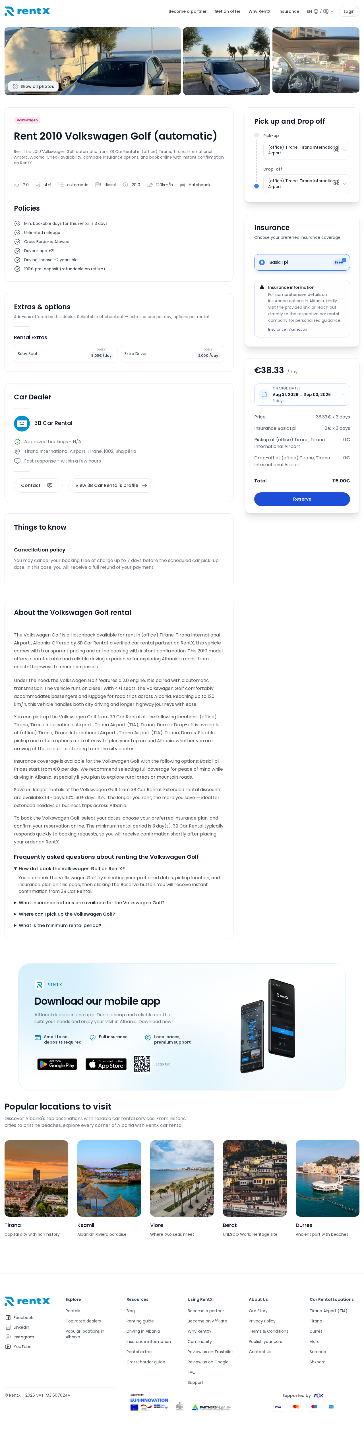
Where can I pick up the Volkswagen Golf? (67, 914)
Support (195, 1382)
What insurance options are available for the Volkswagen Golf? (92, 902)
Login (349, 11)
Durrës (316, 1331)
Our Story (258, 1311)
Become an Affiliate (207, 1321)
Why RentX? (200, 1331)
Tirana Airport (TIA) (329, 1311)
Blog (131, 1311)
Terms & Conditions (268, 1331)
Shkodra (318, 1362)
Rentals (73, 1311)
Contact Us (260, 1352)
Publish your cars (265, 1341)
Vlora (315, 1341)
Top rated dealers (83, 1321)
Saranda (318, 1352)
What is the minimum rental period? (60, 925)
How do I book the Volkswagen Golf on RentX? (72, 868)
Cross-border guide (146, 1362)
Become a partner (188, 11)
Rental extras (139, 1352)
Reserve (302, 499)
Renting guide (140, 1321)
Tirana (316, 1321)
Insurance (288, 11)
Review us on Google (208, 1362)
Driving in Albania (143, 1331)
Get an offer (228, 11)
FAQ (192, 1372)
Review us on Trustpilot (210, 1352)
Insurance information (287, 329)
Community (200, 1341)
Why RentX (259, 11)
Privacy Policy (262, 1321)
